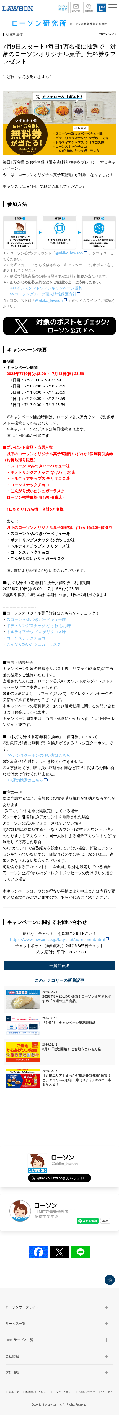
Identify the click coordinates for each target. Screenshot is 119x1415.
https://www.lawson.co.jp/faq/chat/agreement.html (57, 939)
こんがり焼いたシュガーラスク (34, 644)
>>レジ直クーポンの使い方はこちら (39, 755)
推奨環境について (36, 1391)
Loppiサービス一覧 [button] (19, 1340)
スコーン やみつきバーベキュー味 (36, 619)
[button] (112, 7)
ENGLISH (107, 1391)
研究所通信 (14, 34)
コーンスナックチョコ (26, 638)
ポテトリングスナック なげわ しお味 (39, 625)
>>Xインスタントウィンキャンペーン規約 (46, 287)
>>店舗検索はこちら (25, 779)
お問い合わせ (86, 1391)
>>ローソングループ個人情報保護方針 (43, 294)
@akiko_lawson (69, 253)
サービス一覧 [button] (15, 1323)
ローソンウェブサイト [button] (22, 1307)
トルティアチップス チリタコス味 (36, 631)
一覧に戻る (59, 965)
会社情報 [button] (12, 1356)
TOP (110, 1280)
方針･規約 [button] (13, 1373)
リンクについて (63, 1391)
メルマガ (13, 1391)
